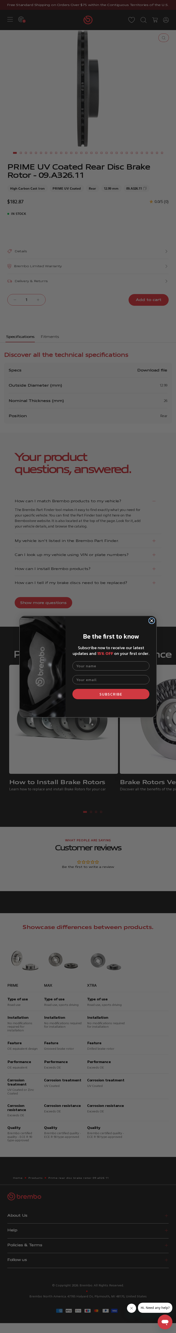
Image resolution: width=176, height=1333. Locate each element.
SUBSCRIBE (110, 694)
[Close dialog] (151, 620)
